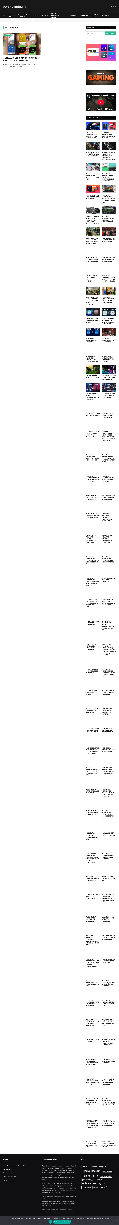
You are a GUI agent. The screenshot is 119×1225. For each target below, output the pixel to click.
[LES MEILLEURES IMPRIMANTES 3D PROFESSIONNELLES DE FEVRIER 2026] (109, 761)
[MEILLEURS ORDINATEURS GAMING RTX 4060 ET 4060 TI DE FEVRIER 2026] (93, 571)
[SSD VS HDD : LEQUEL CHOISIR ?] (93, 1033)
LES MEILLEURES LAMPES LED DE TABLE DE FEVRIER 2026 (107, 731)
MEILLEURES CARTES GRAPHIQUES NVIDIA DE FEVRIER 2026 (108, 497)
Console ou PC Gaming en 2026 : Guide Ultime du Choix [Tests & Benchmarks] (108, 135)
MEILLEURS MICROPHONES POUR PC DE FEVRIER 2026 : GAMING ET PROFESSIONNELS (92, 962)
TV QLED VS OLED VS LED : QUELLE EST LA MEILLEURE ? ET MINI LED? (108, 1022)
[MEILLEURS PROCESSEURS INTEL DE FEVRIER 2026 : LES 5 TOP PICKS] (93, 470)
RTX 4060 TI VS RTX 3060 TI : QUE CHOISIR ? (92, 377)
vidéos (104, 1187)
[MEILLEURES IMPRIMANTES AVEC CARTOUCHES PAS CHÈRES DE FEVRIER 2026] (93, 761)
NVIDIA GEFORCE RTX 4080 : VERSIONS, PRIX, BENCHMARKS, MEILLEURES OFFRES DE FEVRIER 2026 (92, 1123)
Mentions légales (8, 1169)
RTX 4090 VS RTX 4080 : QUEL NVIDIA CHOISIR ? (93, 415)
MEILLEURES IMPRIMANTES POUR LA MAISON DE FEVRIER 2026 (92, 1022)
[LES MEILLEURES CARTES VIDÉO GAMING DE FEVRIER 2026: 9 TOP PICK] (93, 1053)
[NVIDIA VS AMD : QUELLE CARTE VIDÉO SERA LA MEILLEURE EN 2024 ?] (109, 350)
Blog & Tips (91, 1171)
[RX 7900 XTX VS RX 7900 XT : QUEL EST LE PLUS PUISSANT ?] (109, 407)
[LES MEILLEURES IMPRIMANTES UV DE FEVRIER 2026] (93, 783)
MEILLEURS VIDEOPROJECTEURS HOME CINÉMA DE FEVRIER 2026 (108, 983)
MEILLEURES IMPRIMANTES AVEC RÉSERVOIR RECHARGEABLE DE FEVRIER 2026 (108, 177)
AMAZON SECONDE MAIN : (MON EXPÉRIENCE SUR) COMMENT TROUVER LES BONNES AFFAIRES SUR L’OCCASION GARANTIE (109, 650)
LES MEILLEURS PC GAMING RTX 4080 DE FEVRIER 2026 (108, 1061)
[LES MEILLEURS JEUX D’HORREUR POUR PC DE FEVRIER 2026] (109, 251)
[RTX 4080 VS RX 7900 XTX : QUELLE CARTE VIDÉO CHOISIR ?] (109, 387)
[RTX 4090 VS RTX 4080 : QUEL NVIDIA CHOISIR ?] (93, 407)
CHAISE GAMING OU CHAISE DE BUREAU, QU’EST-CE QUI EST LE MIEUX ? (109, 1144)
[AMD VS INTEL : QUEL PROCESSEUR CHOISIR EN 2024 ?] (93, 312)
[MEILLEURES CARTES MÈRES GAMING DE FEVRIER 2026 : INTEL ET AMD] (93, 1092)
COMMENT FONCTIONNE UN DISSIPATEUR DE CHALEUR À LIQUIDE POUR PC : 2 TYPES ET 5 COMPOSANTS (109, 436)
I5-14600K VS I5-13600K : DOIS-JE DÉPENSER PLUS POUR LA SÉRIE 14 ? (92, 359)
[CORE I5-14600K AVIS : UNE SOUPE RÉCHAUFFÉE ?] (109, 571)
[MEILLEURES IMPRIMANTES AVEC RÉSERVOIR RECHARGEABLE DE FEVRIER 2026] (109, 167)
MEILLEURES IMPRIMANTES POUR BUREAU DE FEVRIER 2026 (108, 1003)
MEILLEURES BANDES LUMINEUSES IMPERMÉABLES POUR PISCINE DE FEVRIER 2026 (109, 898)
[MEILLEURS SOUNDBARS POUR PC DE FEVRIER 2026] (93, 870)
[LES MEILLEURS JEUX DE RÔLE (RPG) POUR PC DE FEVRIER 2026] (93, 146)
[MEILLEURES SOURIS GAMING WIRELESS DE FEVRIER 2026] (93, 702)
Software (85, 15)
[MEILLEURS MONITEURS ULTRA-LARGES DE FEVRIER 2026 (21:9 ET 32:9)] (109, 210)
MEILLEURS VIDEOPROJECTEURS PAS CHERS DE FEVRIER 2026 (92, 1003)
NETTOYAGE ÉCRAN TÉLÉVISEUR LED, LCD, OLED (109, 878)
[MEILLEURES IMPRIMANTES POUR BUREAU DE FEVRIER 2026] (109, 994)
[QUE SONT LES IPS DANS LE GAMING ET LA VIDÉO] (93, 684)
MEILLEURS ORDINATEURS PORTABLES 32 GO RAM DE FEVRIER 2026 (108, 559)
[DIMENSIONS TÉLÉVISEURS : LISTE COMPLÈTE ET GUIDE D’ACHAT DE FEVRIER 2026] (109, 269)
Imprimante (106, 1176)
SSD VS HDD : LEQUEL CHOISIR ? (92, 1040)
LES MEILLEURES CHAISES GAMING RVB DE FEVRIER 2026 (92, 812)
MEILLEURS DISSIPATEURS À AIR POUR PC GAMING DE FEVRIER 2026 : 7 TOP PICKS (108, 458)
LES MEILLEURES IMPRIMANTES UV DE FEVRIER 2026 (92, 790)
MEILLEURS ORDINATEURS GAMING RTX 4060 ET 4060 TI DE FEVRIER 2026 (92, 581)
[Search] (115, 15)
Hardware (73, 15)
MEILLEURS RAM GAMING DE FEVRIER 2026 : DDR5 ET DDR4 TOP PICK (92, 1081)
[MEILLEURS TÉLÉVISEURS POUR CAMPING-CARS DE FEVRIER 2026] (109, 910)
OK (50, 1222)
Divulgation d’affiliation (9, 1176)
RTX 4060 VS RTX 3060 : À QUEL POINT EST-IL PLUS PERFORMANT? (109, 377)
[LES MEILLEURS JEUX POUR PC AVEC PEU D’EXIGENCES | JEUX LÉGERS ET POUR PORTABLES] (93, 291)
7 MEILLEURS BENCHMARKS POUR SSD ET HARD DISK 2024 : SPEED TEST (21, 59)
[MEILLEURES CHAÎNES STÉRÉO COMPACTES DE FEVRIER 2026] (109, 929)
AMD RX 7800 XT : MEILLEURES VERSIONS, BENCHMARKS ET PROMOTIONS (107, 539)
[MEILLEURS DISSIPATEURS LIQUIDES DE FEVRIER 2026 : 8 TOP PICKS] (93, 448)
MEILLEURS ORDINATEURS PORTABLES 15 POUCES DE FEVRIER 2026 (92, 835)
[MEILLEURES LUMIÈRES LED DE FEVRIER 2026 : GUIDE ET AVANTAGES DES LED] (109, 663)
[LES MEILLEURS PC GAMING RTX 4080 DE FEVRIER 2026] (109, 1053)
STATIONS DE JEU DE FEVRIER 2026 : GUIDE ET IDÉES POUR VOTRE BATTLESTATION (93, 750)
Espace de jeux (107, 1171)
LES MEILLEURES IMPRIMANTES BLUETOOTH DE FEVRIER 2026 (91, 919)
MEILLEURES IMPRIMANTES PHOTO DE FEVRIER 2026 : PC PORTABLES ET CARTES (108, 792)
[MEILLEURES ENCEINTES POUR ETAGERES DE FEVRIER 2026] (93, 974)
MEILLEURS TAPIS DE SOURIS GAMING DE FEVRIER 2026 (108, 692)
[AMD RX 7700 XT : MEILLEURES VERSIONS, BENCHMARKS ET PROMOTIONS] (93, 529)
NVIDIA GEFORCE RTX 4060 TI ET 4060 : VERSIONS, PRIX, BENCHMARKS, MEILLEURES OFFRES (92, 220)
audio (44, 15)
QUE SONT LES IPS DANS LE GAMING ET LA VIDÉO (92, 692)
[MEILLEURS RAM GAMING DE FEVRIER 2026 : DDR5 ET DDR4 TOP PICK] (93, 1072)
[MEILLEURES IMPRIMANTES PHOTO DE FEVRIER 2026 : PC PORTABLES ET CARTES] (109, 783)
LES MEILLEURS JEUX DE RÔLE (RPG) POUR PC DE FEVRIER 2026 (92, 154)
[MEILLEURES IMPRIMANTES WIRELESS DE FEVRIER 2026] (93, 167)
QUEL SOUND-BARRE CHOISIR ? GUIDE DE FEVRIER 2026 (92, 671)
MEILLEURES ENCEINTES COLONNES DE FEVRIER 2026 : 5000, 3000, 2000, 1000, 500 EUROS (92, 940)
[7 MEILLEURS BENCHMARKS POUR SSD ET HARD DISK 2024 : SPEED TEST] (22, 44)
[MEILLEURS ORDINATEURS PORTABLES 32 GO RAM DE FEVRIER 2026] (109, 550)
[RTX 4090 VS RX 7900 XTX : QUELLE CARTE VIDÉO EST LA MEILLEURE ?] (93, 425)
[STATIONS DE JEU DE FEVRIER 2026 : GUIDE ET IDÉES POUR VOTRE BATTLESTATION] (93, 741)
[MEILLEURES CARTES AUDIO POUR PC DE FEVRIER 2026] (109, 952)
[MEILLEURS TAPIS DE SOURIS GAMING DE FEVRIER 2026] (109, 684)
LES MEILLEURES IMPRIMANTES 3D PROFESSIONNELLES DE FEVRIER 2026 (108, 770)
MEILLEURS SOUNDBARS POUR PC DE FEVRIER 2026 (93, 878)
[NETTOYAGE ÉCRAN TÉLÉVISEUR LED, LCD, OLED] (109, 870)
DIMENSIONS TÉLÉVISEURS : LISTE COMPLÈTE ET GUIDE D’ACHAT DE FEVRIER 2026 (108, 279)
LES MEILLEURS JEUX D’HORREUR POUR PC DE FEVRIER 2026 (108, 259)
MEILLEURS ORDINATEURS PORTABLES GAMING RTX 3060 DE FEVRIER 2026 (108, 1102)
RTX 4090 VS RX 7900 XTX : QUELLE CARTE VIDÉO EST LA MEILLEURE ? (92, 434)
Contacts (6, 1173)
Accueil (5, 1180)
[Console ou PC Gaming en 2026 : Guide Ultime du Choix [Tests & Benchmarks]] (109, 126)
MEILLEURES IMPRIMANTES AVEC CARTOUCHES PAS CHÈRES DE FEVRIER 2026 (92, 771)
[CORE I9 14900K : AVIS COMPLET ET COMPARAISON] (93, 614)
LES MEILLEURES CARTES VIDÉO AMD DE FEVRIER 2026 (92, 497)
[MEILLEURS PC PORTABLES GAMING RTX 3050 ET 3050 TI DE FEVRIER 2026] (109, 1114)
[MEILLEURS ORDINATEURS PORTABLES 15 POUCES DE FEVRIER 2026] (93, 826)
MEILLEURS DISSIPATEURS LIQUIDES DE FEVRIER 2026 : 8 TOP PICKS (92, 457)
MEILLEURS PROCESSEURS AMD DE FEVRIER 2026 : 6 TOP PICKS (108, 478)
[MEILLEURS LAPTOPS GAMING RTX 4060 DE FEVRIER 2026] (93, 189)
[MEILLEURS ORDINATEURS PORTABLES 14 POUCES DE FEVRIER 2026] (109, 804)
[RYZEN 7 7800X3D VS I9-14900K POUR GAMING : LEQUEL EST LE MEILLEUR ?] (109, 312)
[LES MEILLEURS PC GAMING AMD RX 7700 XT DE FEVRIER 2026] (93, 507)
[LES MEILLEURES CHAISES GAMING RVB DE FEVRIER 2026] (93, 804)
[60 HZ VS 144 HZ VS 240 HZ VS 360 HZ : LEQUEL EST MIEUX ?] (109, 826)
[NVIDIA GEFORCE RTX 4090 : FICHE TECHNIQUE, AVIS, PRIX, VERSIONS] (109, 1033)
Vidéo (36, 15)
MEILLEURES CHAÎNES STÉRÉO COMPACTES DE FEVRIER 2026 (108, 937)
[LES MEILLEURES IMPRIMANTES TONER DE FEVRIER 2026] (109, 741)
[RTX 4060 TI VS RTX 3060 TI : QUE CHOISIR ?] (93, 369)
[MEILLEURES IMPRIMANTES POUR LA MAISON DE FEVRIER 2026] (93, 1013)
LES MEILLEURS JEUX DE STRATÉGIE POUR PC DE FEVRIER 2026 (92, 259)
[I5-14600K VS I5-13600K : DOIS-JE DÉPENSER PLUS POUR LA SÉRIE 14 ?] (93, 350)
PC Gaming (10, 15)
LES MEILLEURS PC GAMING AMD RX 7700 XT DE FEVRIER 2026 (92, 515)
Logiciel (98, 1180)
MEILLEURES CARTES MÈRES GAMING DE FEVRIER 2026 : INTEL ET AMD (92, 1101)
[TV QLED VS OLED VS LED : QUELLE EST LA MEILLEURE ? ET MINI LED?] (109, 1013)
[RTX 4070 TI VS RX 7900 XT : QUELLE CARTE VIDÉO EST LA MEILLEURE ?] (93, 387)
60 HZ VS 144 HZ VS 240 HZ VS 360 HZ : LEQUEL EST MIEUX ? (108, 833)
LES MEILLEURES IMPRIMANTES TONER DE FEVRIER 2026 (109, 749)
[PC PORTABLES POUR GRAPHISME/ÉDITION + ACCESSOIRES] (109, 332)
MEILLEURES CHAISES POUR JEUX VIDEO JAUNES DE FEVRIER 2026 (92, 1144)
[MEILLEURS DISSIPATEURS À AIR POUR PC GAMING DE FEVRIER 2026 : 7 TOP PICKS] (109, 448)
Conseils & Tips (95, 15)
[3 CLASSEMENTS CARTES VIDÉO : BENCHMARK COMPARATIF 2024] (93, 638)
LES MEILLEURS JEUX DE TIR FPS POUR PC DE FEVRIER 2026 (108, 239)
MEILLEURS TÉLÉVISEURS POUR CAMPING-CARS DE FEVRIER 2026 (108, 919)
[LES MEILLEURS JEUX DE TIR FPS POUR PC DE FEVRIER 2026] (109, 231)
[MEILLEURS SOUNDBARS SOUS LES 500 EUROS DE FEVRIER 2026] (109, 847)
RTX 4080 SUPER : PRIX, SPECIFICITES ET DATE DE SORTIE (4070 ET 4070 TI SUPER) (92, 603)
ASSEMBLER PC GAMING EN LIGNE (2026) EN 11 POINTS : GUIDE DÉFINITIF (92, 135)
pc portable (86, 1187)
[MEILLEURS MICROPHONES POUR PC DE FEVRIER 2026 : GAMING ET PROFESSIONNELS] (93, 952)
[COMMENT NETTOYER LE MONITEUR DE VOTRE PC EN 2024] (93, 888)
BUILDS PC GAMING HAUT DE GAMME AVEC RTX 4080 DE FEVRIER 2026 (108, 1081)
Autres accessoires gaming (55, 15)
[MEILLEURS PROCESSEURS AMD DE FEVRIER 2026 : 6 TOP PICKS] (109, 470)
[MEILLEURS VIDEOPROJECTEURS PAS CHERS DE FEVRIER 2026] (93, 994)
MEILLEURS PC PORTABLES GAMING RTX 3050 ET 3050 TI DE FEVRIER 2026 (108, 1122)
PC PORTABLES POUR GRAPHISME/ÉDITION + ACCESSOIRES (108, 340)
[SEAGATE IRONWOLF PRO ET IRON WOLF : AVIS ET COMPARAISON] (93, 269)
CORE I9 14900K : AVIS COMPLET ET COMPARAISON (92, 622)
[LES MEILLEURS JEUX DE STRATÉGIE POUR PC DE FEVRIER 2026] (93, 251)
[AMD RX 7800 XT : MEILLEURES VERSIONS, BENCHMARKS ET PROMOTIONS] (109, 529)
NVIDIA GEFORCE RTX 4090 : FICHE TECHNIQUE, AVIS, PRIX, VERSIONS (108, 1042)
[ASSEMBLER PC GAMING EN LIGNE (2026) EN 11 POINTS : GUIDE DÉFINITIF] (93, 126)
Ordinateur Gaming (93, 1183)
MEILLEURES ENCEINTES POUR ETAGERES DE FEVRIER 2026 (92, 983)
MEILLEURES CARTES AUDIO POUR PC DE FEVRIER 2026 (108, 960)
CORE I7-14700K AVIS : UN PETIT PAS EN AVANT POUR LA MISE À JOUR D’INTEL (108, 602)
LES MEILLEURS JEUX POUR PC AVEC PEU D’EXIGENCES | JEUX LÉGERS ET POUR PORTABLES (92, 300)
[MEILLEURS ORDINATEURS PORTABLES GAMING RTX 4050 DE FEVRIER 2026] (109, 189)
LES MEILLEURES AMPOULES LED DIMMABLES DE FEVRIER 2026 (107, 711)
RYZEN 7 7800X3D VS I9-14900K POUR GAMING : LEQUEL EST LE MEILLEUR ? (108, 321)
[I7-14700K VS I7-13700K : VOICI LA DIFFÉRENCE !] (93, 332)
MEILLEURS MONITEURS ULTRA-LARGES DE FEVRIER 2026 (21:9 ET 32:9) (108, 219)
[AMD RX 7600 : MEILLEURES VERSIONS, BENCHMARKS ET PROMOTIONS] (109, 507)
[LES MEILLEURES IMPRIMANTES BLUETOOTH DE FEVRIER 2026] (93, 910)
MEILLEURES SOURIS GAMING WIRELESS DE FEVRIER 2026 (92, 710)
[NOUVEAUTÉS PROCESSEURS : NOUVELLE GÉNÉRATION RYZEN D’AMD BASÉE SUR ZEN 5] (109, 614)
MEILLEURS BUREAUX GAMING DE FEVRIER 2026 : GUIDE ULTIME (92, 730)
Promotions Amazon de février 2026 (14, 1166)
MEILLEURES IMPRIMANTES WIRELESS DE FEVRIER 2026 (92, 176)
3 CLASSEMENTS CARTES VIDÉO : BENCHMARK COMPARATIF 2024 (91, 647)
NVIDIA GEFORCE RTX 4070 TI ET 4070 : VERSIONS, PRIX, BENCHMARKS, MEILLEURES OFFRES (108, 156)
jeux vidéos (87, 1180)
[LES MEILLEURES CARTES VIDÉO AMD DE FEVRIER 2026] (93, 489)
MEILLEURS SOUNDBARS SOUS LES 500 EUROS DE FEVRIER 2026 (107, 856)
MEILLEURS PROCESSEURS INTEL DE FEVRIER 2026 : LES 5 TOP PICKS (92, 478)
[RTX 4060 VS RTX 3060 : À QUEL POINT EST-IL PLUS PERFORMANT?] (109, 369)
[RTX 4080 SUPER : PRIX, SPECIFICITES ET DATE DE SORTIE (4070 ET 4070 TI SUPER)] (93, 593)
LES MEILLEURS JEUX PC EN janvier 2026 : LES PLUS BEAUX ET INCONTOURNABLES (92, 240)
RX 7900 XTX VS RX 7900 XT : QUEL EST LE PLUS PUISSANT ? (109, 415)
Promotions (106, 15)
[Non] (117, 1221)
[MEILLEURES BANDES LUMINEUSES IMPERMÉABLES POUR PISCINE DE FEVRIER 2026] (109, 888)
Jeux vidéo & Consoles (22, 15)
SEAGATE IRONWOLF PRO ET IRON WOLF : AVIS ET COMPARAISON (92, 278)
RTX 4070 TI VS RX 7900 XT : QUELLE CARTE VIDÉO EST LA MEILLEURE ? (92, 396)
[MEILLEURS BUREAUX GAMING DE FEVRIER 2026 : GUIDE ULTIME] (93, 722)
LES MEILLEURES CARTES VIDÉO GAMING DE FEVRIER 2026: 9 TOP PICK (92, 1062)
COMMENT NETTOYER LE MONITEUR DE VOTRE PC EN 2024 (93, 896)
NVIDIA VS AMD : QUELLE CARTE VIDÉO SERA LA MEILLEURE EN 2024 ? (108, 359)
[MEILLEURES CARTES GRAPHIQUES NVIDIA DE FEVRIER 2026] (109, 489)
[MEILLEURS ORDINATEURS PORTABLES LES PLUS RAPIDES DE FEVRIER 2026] (93, 550)
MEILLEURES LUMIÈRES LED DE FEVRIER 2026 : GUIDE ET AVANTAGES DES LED (108, 673)
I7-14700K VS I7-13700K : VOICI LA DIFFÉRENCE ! (91, 340)
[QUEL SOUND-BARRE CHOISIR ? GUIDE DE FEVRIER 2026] (93, 663)
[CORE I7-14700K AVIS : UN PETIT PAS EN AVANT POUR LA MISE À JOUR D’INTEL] (109, 593)
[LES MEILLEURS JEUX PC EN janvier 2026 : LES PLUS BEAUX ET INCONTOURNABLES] (93, 231)
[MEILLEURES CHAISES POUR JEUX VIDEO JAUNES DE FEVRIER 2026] (93, 1135)
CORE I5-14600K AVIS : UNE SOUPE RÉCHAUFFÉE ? (108, 579)
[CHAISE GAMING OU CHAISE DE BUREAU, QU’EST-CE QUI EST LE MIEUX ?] (109, 1135)
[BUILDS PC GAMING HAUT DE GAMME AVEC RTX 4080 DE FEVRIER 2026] (109, 1072)
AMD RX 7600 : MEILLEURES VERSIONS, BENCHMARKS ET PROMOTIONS (107, 517)
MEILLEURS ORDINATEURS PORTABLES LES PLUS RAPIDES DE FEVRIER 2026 (92, 560)
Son (95, 1187)
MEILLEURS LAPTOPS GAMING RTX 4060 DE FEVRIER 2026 (92, 197)
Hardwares (90, 1175)
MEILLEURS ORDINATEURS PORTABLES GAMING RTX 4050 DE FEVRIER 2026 (108, 198)
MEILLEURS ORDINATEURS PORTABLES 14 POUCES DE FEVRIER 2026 (108, 814)
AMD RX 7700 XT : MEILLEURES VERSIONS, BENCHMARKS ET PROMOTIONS (91, 539)
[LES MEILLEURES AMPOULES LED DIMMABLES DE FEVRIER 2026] (109, 702)
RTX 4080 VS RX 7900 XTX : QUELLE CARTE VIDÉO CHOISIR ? (108, 395)
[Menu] (4, 15)
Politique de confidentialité (62, 1222)
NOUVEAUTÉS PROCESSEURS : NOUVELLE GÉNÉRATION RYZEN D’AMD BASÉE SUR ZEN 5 (108, 625)
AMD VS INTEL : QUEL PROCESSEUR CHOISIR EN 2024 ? (93, 320)
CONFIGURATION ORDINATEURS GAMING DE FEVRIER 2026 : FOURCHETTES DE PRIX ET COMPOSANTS (92, 858)
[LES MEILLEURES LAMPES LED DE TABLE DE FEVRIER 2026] (109, 722)
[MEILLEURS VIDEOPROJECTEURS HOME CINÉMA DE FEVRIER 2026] (109, 974)
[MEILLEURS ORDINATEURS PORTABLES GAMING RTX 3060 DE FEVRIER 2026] (109, 1092)
